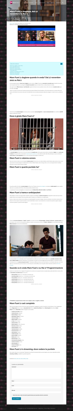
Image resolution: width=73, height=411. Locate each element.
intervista (18, 258)
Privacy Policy (47, 408)
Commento (14, 366)
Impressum (53, 408)
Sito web (13, 390)
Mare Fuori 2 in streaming (14, 74)
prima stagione (42, 186)
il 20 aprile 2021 (31, 153)
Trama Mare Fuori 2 (13, 70)
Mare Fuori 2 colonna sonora (15, 68)
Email (13, 385)
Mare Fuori (19, 358)
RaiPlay (24, 358)
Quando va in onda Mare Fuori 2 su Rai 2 (17, 71)
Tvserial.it (15, 3)
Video (27, 358)
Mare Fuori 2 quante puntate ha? (15, 69)
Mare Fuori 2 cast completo (15, 72)
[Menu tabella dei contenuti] (61, 64)
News (22, 358)
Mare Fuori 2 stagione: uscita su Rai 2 (16, 65)
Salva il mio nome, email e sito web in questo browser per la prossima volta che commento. (30, 395)
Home (11, 23)
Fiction (13, 23)
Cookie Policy (40, 408)
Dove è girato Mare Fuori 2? (15, 66)
